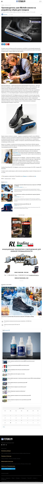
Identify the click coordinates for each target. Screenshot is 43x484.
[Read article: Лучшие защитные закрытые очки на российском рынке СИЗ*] (5, 396)
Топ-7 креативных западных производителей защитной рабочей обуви (27, 195)
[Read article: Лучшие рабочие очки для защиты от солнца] (5, 375)
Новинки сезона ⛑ (8, 5)
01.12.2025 (9, 375)
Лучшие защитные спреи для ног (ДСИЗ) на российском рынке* (15, 356)
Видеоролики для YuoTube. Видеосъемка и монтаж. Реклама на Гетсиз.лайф (16, 463)
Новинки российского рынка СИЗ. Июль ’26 (22, 204)
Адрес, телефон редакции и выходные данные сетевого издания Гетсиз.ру (15, 453)
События (34, 478)
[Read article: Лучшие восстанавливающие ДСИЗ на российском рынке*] (5, 366)
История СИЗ (3, 479)
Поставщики (23, 478)
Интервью (18, 478)
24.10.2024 (9, 392)
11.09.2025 (9, 379)
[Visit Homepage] (20, 1)
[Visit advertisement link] (21, 228)
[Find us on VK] (6, 444)
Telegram (25, 176)
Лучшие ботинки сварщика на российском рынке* (17, 386)
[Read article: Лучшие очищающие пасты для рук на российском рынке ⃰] (5, 370)
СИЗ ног (13, 178)
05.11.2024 (9, 388)
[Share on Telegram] (4, 44)
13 (21, 417)
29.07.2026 (9, 362)
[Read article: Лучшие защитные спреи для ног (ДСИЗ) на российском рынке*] (21, 345)
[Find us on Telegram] (1, 444)
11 (10, 417)
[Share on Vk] (2, 44)
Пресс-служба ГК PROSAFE (18, 187)
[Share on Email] (6, 44)
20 (21, 420)
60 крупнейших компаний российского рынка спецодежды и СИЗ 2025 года (17, 321)
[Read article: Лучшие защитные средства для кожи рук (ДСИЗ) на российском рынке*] (5, 362)
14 (27, 417)
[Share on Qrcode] (8, 44)
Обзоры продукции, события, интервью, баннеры (10, 458)
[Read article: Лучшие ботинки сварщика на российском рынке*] (5, 388)
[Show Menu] (1, 1)
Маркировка (8, 478)
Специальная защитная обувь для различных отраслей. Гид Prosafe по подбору (27, 185)
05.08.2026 (20, 205)
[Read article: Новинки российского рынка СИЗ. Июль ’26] (7, 207)
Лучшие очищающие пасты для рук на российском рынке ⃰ (18, 369)
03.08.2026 (5, 358)
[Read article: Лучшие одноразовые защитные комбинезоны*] (5, 392)
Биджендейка (15, 152)
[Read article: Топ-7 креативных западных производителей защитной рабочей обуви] (7, 198)
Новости (2, 478)
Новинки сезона (8, 178)
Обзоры (13, 478)
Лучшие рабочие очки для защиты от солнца (16, 373)
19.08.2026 (25, 187)
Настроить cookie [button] (4, 473)
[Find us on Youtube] (3, 444)
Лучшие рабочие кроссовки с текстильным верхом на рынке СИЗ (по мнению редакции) (24, 378)
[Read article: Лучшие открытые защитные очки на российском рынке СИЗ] (5, 400)
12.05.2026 (9, 366)
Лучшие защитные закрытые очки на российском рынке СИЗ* (19, 395)
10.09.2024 (9, 396)
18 (10, 420)
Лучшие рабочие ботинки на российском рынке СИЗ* (17, 382)
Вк (35, 176)
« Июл (4, 426)
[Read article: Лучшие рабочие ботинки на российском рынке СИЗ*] (5, 383)
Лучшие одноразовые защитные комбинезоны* (16, 391)
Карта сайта (3, 448)
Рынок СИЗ (29, 478)
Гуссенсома (18, 153)
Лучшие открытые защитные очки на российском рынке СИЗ (19, 399)
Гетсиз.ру (5, 14)
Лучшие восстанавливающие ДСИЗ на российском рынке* (18, 365)
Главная (2, 5)
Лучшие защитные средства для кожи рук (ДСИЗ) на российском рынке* (21, 361)
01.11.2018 (11, 14)
